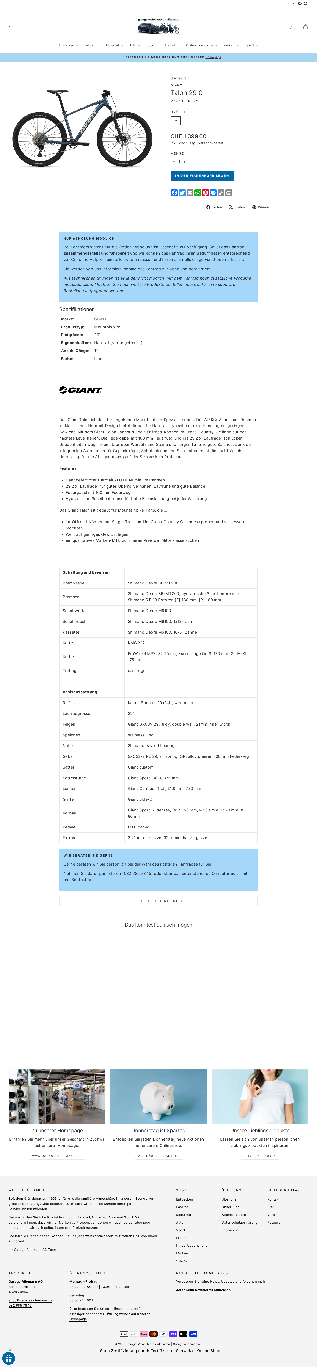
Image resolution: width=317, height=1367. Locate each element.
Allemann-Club (234, 1215)
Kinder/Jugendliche (200, 45)
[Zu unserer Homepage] (57, 1096)
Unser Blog (231, 1207)
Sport (151, 45)
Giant (177, 85)
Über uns (229, 1199)
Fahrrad (90, 45)
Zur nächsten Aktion (158, 1155)
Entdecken (67, 45)
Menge (177, 153)
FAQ (270, 1207)
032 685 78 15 (137, 873)
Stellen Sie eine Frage (159, 901)
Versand (274, 1215)
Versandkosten (210, 143)
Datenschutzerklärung (239, 1222)
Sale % (250, 45)
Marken (229, 45)
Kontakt (273, 1199)
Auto (133, 45)
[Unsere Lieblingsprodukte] (260, 1096)
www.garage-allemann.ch (57, 1155)
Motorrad (113, 45)
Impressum (231, 1230)
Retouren (274, 1222)
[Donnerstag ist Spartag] (158, 1096)
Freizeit (170, 45)
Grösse (178, 112)
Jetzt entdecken (260, 1155)
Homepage (78, 1319)
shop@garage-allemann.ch (30, 1300)
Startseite (179, 78)
